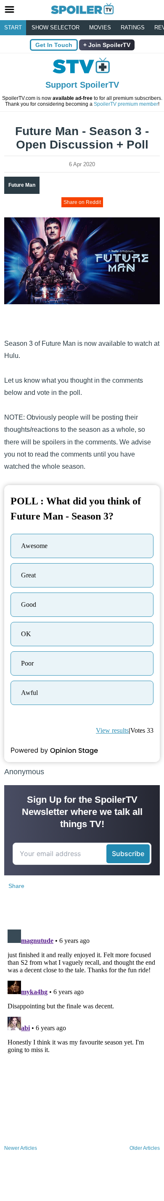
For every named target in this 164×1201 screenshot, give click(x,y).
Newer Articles (20, 1148)
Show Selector (55, 27)
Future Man (21, 185)
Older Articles (145, 1148)
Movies (100, 27)
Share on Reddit (82, 202)
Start (13, 27)
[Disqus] (82, 1031)
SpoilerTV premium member (126, 104)
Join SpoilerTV (108, 45)
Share (16, 885)
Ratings (133, 27)
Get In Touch (53, 45)
